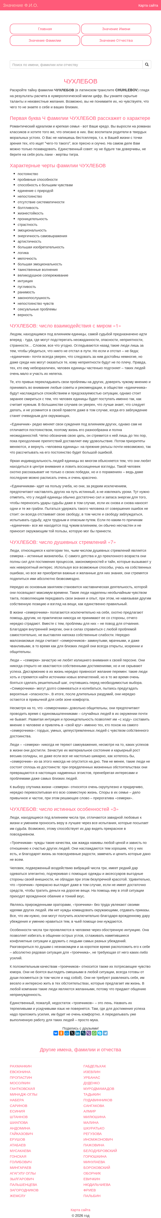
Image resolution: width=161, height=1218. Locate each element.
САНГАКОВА (93, 1105)
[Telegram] (105, 1033)
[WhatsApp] (94, 1033)
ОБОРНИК (92, 1173)
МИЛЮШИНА (94, 1116)
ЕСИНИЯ (17, 1110)
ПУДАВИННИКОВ (97, 1099)
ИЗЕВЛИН (91, 1071)
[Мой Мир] (66, 1033)
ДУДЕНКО (91, 1082)
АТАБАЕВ (18, 1144)
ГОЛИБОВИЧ (21, 1161)
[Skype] (99, 1033)
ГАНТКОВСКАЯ (22, 1088)
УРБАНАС (91, 1077)
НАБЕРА (17, 1099)
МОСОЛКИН (20, 1082)
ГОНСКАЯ (18, 1156)
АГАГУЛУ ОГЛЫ (23, 1173)
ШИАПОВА (19, 1122)
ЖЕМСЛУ (17, 1195)
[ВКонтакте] (55, 1033)
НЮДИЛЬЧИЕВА (97, 1184)
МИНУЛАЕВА (94, 1161)
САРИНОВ (18, 1105)
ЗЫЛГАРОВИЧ (22, 1178)
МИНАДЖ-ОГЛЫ (23, 1094)
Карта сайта (148, 5)
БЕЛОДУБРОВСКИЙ (100, 1150)
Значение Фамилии (45, 40)
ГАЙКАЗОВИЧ (21, 1133)
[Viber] (88, 1033)
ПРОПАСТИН (21, 1077)
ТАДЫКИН (92, 1094)
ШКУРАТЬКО (93, 1127)
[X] (72, 1033)
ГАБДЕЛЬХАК (94, 1065)
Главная (45, 29)
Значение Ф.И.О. (20, 5)
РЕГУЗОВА (92, 1133)
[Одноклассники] (61, 1033)
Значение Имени (116, 29)
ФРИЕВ (89, 1189)
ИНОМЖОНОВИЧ (98, 1139)
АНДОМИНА (20, 1127)
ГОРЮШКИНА (95, 1156)
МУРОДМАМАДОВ (98, 1088)
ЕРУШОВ (17, 1139)
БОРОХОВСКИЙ (96, 1167)
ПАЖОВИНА (93, 1144)
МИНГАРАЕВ (20, 1167)
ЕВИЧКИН (91, 1178)
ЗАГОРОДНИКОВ (24, 1189)
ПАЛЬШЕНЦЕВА (23, 1184)
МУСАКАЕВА (20, 1150)
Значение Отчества (116, 40)
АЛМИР (89, 1110)
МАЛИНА (91, 1122)
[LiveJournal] (83, 1033)
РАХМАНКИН (21, 1065)
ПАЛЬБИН (92, 1195)
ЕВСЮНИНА (20, 1071)
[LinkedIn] (77, 1033)
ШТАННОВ (19, 1116)
